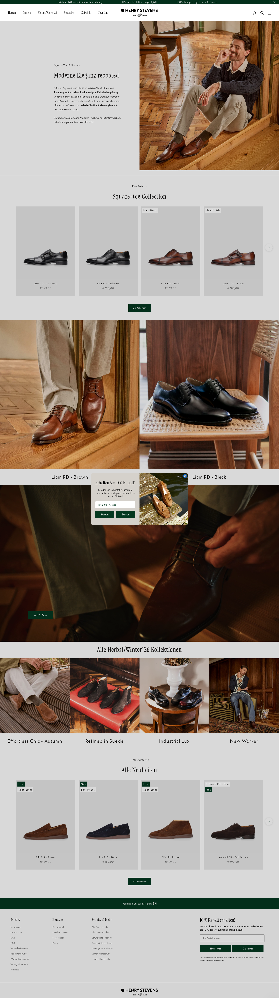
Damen (27, 12)
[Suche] (262, 12)
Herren (12, 12)
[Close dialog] (185, 476)
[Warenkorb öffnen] (269, 13)
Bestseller (69, 12)
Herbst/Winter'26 (47, 12)
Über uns (103, 12)
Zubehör (86, 12)
